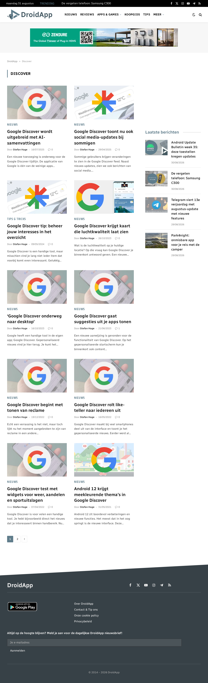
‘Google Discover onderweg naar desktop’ (34, 318)
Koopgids (132, 14)
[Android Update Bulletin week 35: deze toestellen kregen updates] (156, 147)
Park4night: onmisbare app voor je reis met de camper (185, 242)
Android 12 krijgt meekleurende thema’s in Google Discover (100, 494)
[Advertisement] (173, 95)
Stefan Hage (20, 149)
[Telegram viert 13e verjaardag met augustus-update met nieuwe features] (156, 205)
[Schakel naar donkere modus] (193, 14)
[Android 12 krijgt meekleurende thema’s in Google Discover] (104, 460)
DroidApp (12, 61)
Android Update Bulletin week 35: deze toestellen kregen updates (184, 149)
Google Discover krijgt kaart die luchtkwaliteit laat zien (102, 228)
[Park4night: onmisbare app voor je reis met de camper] (156, 240)
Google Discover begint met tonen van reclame (35, 407)
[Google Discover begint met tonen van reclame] (37, 375)
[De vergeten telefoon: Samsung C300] (156, 178)
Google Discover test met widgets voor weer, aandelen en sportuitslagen (36, 494)
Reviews (87, 14)
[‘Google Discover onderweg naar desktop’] (37, 287)
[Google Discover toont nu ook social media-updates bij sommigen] (104, 102)
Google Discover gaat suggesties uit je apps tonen (102, 318)
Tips (146, 14)
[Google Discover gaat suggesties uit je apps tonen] (104, 287)
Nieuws (71, 14)
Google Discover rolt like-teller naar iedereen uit (99, 407)
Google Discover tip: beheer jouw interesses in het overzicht (34, 231)
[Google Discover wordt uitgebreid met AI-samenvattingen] (37, 102)
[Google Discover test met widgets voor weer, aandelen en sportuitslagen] (37, 460)
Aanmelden (17, 650)
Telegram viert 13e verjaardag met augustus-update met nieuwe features (185, 209)
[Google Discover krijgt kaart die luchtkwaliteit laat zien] (104, 197)
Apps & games (108, 14)
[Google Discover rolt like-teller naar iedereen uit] (104, 375)
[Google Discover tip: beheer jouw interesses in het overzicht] (37, 197)
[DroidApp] (31, 14)
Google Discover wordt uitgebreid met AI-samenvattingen (29, 137)
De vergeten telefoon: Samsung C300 (86, 3)
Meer (157, 14)
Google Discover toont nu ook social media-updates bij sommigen (103, 137)
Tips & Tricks (16, 219)
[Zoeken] (200, 14)
